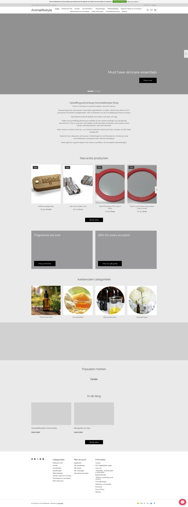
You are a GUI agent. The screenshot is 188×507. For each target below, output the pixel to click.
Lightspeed (60, 503)
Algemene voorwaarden (103, 484)
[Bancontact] (145, 503)
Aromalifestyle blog (112, 11)
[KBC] (151, 503)
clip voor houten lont (78, 206)
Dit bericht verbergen (120, 1)
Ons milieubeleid (100, 481)
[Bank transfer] (141, 503)
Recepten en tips (82, 428)
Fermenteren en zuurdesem (79, 11)
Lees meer (35, 432)
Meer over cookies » (133, 1)
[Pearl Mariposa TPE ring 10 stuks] (110, 184)
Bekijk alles (94, 220)
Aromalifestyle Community (44, 428)
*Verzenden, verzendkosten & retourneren (104, 471)
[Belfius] (148, 503)
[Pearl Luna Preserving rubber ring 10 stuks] (142, 184)
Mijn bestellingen (79, 465)
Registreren (77, 463)
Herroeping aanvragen (81, 473)
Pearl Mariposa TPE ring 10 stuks (110, 207)
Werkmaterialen (112, 9)
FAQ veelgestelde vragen (103, 465)
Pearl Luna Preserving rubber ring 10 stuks (142, 207)
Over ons (98, 468)
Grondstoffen (78, 317)
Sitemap (98, 492)
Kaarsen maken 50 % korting (62, 476)
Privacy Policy (99, 489)
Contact (98, 463)
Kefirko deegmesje (46, 206)
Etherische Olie (67, 9)
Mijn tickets (77, 468)
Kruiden (77, 9)
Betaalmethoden (100, 475)
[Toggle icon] (147, 10)
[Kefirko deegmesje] (46, 184)
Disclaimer (98, 487)
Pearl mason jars (97, 11)
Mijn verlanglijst (79, 470)
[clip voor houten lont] (78, 184)
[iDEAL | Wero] (138, 503)
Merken (124, 11)
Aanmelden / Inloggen (150, 5)
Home (57, 9)
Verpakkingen (100, 9)
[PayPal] (154, 503)
